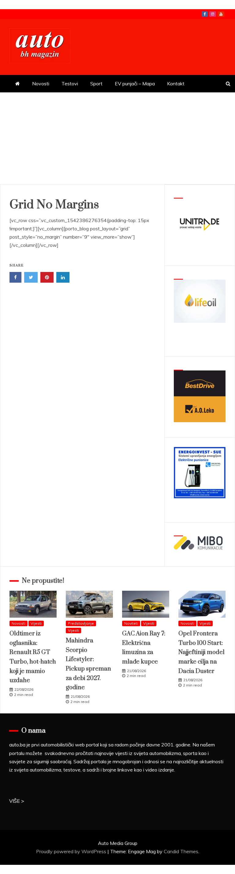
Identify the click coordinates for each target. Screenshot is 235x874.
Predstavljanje (81, 623)
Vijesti (36, 623)
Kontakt (176, 83)
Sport (96, 83)
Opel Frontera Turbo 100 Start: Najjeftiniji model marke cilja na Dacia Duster (201, 652)
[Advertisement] (117, 138)
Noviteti (131, 623)
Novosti (40, 83)
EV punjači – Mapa (135, 83)
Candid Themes (181, 851)
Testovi (70, 83)
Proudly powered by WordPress (71, 851)
